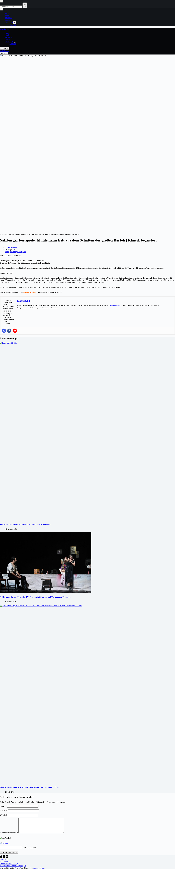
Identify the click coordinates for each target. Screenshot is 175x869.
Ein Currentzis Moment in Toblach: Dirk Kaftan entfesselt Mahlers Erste (29, 787)
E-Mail (3, 811)
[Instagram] (4, 331)
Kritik (7, 35)
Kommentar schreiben (9, 833)
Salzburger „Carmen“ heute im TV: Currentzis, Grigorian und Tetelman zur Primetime (35, 597)
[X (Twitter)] (4, 857)
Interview (8, 37)
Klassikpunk (4, 29)
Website (3, 815)
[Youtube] (15, 331)
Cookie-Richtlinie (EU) (9, 864)
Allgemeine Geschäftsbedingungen (13, 866)
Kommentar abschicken (9, 852)
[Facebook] (9, 331)
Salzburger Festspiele (18, 252)
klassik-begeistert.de (115, 305)
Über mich (9, 42)
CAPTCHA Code (29, 848)
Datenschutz (4, 859)
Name (3, 806)
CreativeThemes (39, 868)
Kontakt (13, 44)
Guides (7, 39)
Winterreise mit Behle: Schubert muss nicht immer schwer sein (25, 524)
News (7, 33)
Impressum (4, 861)
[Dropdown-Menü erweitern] (15, 42)
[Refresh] (4, 843)
